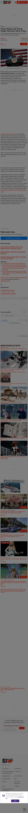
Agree (15, 800)
